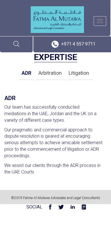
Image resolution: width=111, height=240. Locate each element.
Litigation (79, 73)
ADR (26, 73)
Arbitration (50, 73)
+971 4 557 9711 (78, 44)
